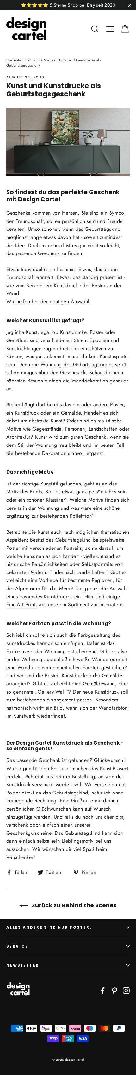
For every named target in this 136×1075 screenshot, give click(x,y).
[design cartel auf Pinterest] (114, 990)
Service (17, 946)
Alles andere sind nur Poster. (49, 927)
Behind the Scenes (40, 59)
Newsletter (22, 965)
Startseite (13, 59)
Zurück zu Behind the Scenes (73, 905)
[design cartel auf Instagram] (126, 990)
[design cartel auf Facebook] (102, 990)
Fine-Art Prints (21, 604)
